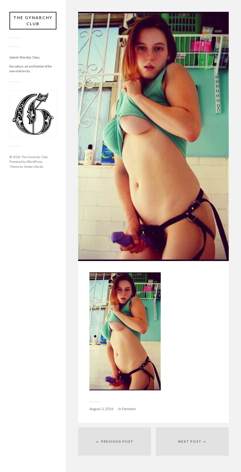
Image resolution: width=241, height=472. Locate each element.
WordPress (34, 162)
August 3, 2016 (101, 409)
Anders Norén (33, 167)
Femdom (129, 409)
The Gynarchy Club (33, 20)
